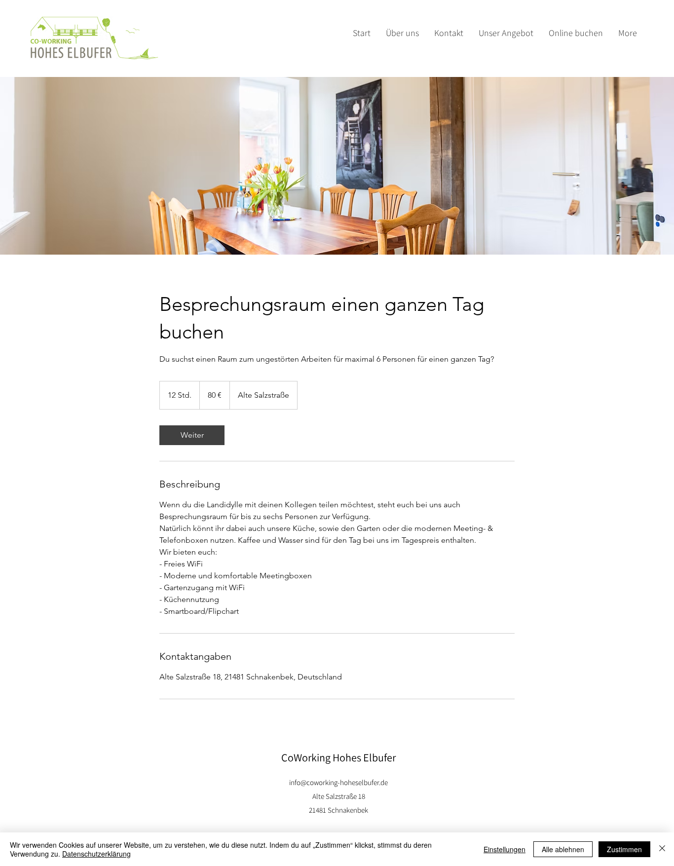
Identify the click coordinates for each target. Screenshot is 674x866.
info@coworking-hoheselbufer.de (338, 782)
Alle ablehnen (563, 849)
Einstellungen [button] (504, 849)
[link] (192, 435)
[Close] (662, 849)
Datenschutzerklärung (96, 854)
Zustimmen (624, 849)
